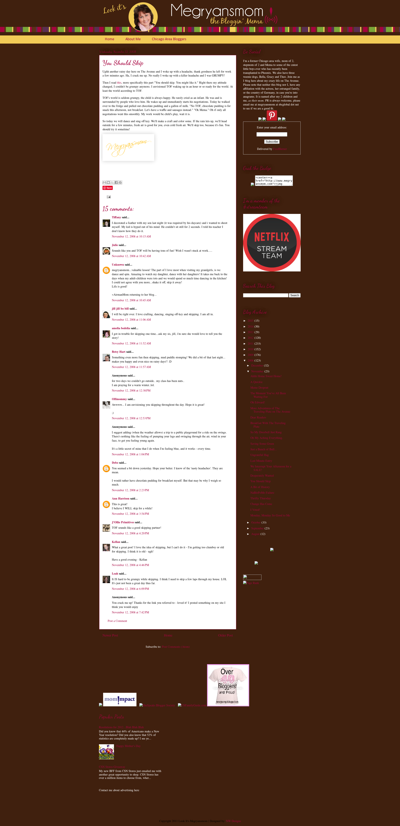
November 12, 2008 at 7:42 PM (130, 612)
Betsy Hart (118, 351)
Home (109, 39)
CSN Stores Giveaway (112, 767)
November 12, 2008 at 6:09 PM (130, 589)
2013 (251, 332)
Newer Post (110, 635)
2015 (251, 321)
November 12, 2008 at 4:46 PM (130, 565)
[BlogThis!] (108, 182)
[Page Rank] (251, 583)
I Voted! (255, 510)
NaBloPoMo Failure (262, 493)
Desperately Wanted (262, 475)
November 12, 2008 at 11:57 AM (131, 367)
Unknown (118, 264)
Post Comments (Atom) (176, 647)
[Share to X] (112, 182)
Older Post (225, 635)
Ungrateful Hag (259, 455)
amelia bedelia (121, 328)
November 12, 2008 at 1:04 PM (130, 454)
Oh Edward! (257, 402)
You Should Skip (260, 481)
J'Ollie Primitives (123, 522)
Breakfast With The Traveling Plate (268, 424)
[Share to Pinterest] (120, 182)
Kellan (116, 542)
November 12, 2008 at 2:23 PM (130, 490)
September (258, 528)
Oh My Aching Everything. (266, 438)
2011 (251, 343)
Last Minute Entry (261, 461)
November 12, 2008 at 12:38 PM (131, 390)
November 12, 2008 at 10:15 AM (131, 236)
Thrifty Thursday (260, 498)
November (257, 371)
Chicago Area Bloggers (169, 39)
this (119, 82)
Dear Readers (258, 417)
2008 (251, 360)
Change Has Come (261, 504)
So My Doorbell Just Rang (266, 432)
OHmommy (119, 399)
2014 (251, 326)
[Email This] (104, 182)
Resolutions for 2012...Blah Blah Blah (121, 727)
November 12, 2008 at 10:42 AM (131, 256)
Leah (115, 573)
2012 (251, 338)
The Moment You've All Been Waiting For (268, 395)
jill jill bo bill (120, 308)
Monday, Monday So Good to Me (270, 515)
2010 (251, 349)
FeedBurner (280, 149)
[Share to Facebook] (116, 182)
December (257, 365)
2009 (251, 355)
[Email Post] (108, 196)
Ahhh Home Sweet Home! (266, 376)
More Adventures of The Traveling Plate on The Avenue (270, 410)
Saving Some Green (262, 444)
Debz (115, 462)
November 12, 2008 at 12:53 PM (131, 418)
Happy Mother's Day (128, 746)
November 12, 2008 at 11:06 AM (131, 319)
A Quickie (256, 382)
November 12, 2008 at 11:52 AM (131, 343)
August (255, 534)
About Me (133, 39)
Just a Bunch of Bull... (263, 449)
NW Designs (233, 821)
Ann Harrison (120, 498)
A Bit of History (260, 487)
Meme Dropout (259, 387)
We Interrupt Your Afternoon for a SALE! (270, 468)
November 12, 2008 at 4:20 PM (130, 533)
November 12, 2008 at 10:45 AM (131, 300)
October (256, 522)
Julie (115, 245)
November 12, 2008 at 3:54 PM (130, 514)
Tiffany (116, 217)
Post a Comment (117, 621)
